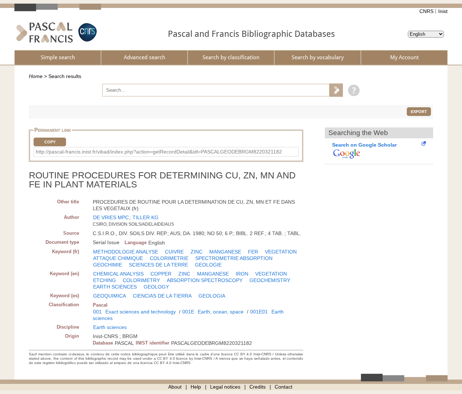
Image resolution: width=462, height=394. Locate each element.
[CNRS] (87, 32)
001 (97, 312)
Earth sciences (110, 327)
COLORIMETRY (141, 280)
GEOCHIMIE (107, 265)
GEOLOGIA (212, 296)
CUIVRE (174, 252)
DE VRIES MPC (111, 217)
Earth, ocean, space (221, 312)
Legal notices (225, 387)
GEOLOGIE (208, 265)
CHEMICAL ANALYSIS (118, 274)
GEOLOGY (156, 287)
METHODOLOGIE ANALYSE (125, 252)
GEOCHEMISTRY (269, 280)
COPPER (161, 274)
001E (188, 312)
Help (196, 387)
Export (419, 111)
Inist (443, 11)
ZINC (196, 252)
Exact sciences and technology (140, 312)
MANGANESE (225, 252)
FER (253, 252)
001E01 (259, 312)
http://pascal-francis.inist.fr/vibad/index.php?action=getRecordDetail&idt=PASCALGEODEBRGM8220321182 (159, 152)
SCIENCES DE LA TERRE (158, 265)
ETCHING (104, 280)
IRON (242, 274)
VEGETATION (281, 252)
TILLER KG (145, 217)
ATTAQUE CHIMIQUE (118, 258)
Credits (257, 387)
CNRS (426, 11)
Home (36, 76)
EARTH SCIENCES (115, 287)
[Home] (44, 32)
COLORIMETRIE (169, 258)
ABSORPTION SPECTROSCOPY (205, 280)
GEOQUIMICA (109, 296)
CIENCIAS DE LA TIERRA (162, 296)
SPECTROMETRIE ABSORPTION (234, 258)
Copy (50, 142)
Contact (283, 387)
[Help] (352, 90)
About (175, 387)
